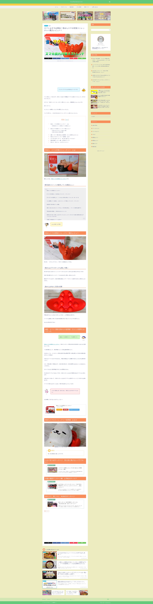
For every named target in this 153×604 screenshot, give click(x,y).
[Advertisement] (65, 75)
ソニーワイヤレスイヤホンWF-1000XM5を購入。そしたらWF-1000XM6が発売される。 (101, 66)
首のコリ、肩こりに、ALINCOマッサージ (59, 142)
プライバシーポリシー (47, 602)
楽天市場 (65, 409)
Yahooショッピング (74, 409)
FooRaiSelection (76, 2)
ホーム (56, 7)
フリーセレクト (96, 131)
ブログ (94, 134)
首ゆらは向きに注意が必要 (58, 132)
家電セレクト (95, 137)
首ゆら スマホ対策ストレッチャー (59, 178)
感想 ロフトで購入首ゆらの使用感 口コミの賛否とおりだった (64, 134)
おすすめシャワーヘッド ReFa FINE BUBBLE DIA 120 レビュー (100, 71)
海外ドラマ (86, 7)
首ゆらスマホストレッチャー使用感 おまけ (60, 136)
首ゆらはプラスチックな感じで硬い (60, 130)
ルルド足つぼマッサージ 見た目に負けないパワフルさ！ (63, 138)
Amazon (59, 409)
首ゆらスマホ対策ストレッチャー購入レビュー (61, 128)
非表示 (67, 119)
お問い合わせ (95, 7)
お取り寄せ (95, 125)
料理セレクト (95, 140)
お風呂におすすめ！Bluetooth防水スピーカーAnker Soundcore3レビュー (101, 76)
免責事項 (53, 602)
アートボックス (96, 128)
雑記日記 (72, 7)
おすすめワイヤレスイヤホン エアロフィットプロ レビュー (101, 80)
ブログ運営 (79, 7)
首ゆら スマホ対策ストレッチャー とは (60, 124)
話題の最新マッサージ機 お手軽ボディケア (60, 140)
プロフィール (64, 7)
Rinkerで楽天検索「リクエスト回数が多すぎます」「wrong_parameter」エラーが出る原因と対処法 (101, 60)
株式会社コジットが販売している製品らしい (61, 125)
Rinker (62, 406)
